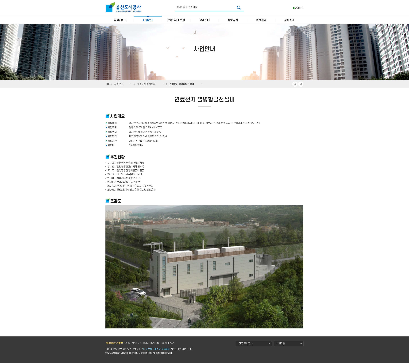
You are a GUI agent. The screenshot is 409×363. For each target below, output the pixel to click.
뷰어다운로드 (168, 343)
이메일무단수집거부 (149, 343)
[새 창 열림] (239, 7)
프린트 (295, 84)
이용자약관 (131, 343)
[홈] (107, 84)
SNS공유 (301, 84)
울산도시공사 (124, 7)
